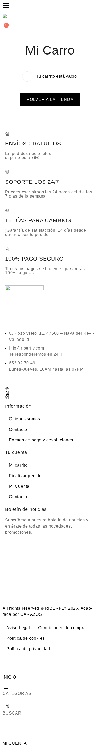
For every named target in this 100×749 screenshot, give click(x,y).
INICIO (9, 677)
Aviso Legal (18, 628)
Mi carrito (18, 465)
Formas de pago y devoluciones (41, 440)
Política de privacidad (28, 649)
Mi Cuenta (19, 486)
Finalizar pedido (25, 476)
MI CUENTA (15, 743)
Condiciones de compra (62, 628)
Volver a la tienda (50, 99)
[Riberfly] (5, 16)
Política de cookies (25, 638)
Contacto (18, 429)
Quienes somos (24, 419)
